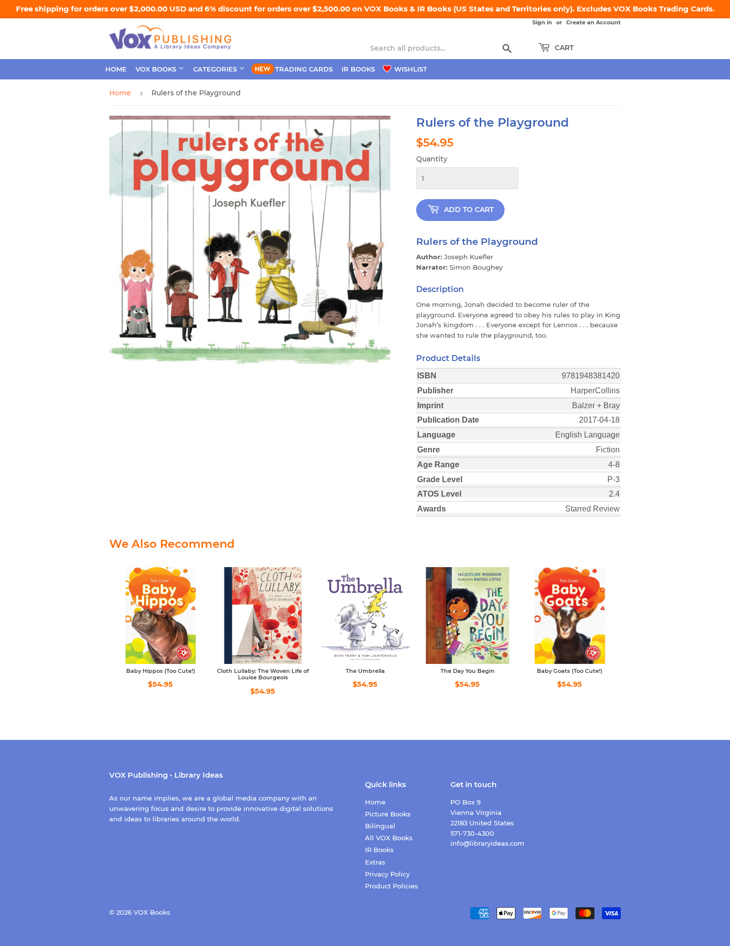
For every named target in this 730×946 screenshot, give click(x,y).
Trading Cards (304, 69)
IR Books (358, 69)
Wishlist (409, 69)
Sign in (542, 22)
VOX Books (157, 69)
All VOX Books (389, 838)
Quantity (431, 158)
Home (116, 69)
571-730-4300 (472, 833)
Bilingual (380, 826)
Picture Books (388, 814)
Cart (563, 47)
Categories (216, 69)
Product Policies (391, 886)
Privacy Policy (387, 874)
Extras (375, 862)
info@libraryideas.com (487, 843)
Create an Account (593, 22)
